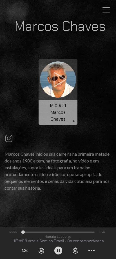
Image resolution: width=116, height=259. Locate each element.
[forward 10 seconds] (75, 250)
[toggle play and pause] (58, 250)
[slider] (23, 232)
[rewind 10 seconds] (41, 250)
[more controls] (91, 250)
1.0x (25, 250)
